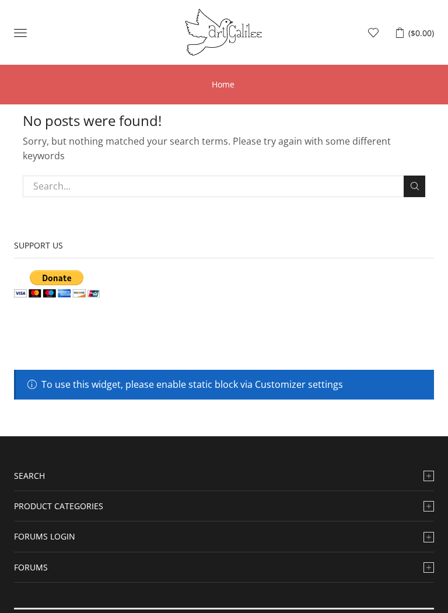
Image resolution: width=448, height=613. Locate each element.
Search (414, 186)
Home (223, 84)
